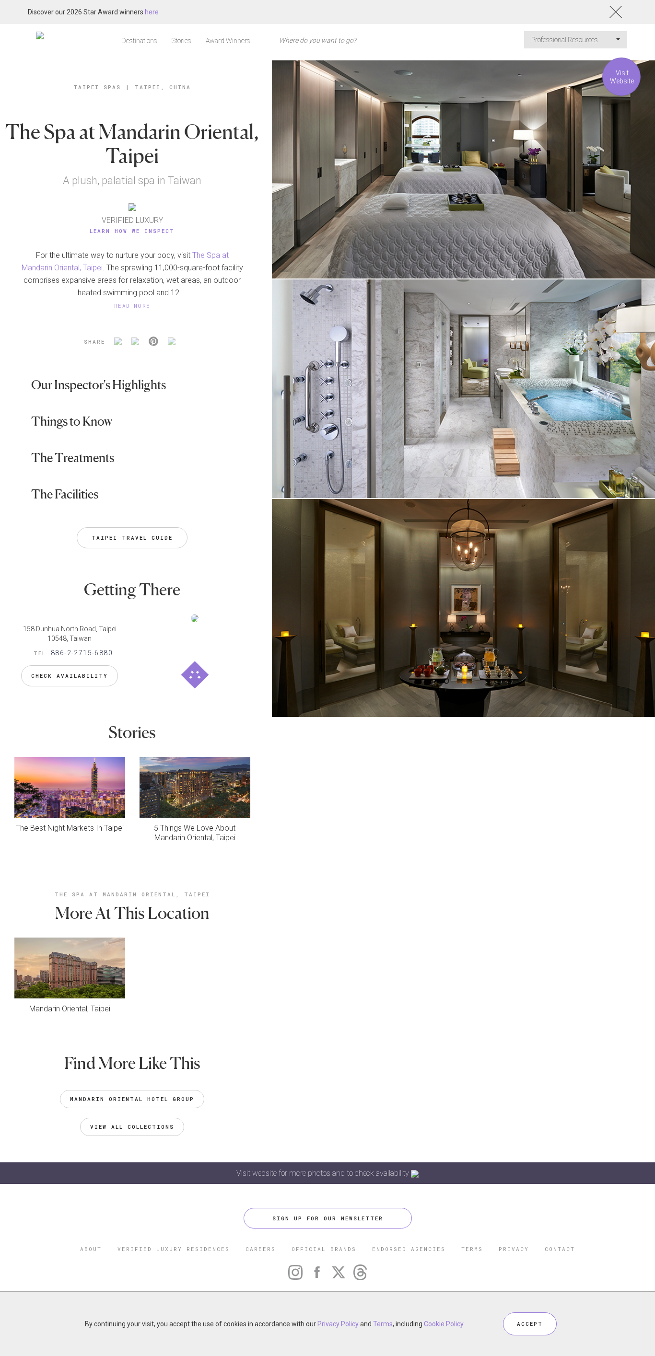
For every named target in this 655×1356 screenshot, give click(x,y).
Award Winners (228, 41)
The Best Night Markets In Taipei (70, 828)
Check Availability (69, 675)
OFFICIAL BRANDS (324, 1248)
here (152, 12)
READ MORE (132, 305)
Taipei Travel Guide (132, 537)
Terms (383, 1324)
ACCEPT (530, 1323)
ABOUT (91, 1248)
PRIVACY (514, 1248)
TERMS (472, 1248)
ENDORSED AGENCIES (408, 1248)
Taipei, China (163, 87)
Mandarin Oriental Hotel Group (132, 1098)
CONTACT (560, 1248)
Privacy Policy (338, 1324)
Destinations (139, 41)
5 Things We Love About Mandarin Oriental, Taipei (194, 832)
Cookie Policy (443, 1324)
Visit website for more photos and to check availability (323, 1173)
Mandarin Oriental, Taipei (69, 1008)
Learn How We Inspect (132, 230)
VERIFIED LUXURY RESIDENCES (173, 1248)
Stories (181, 41)
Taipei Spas (97, 87)
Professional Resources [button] (565, 40)
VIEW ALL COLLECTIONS (132, 1126)
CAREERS (261, 1248)
